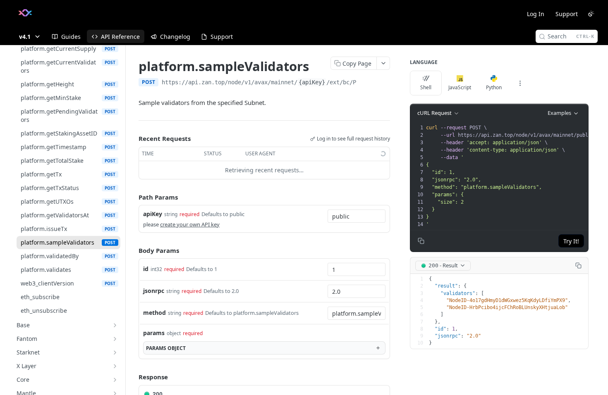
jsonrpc (153, 291)
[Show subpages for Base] (115, 325)
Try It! (571, 241)
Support (566, 14)
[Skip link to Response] (132, 377)
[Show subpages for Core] (115, 379)
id (145, 269)
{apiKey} (312, 82)
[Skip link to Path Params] (132, 197)
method (154, 312)
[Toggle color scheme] (591, 13)
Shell (425, 87)
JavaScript (459, 87)
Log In (535, 14)
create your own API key (190, 224)
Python (494, 87)
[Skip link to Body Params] (132, 250)
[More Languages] (520, 83)
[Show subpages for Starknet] (115, 352)
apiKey (152, 214)
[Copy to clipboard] (364, 83)
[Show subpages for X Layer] (115, 366)
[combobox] (356, 216)
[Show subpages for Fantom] (115, 339)
